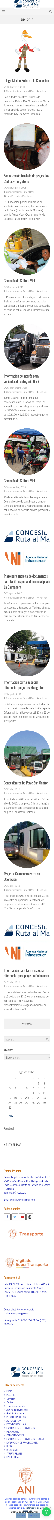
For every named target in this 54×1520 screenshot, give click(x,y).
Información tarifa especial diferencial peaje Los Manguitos (24, 684)
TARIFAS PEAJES (14, 1453)
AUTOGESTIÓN (13, 1420)
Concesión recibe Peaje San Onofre (26, 783)
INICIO (9, 1391)
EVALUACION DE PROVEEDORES (21, 1428)
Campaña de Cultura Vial (19, 280)
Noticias (44, 91)
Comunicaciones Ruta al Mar (20, 91)
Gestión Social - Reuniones (19, 196)
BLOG (9, 1446)
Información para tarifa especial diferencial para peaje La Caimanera (26, 973)
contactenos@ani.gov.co (16, 1313)
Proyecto (10, 1395)
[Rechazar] (50, 1507)
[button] (46, 1511)
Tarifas (9, 1402)
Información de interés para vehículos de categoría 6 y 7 (21, 378)
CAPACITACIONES (15, 1435)
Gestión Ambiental (15, 1413)
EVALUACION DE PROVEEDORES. (22, 1442)
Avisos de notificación (17, 1409)
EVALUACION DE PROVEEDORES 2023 (25, 1439)
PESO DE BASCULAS (16, 1417)
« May (10, 1115)
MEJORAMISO (13, 1431)
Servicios (10, 1399)
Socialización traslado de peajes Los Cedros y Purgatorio (26, 178)
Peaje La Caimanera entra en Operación (22, 876)
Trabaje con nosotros (16, 1406)
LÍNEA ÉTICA (12, 1457)
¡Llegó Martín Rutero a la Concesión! (27, 80)
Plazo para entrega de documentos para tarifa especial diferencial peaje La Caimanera (27, 581)
